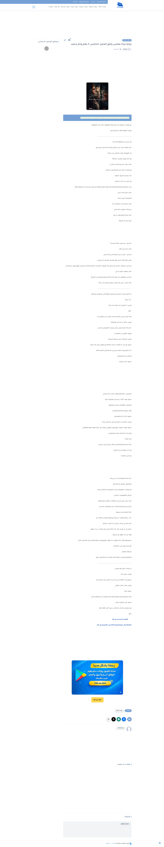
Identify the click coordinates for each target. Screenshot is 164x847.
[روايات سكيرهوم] (120, 5)
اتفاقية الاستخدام (101, 1)
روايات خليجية (83, 7)
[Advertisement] (82, 26)
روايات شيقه (127, 40)
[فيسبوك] (33, 2)
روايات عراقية (93, 7)
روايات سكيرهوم (110, 843)
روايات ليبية (74, 7)
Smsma (125, 49)
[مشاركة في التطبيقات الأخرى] (108, 719)
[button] (124, 719)
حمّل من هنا (97, 700)
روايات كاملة (102, 7)
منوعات (50, 7)
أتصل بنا (75, 1)
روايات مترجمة (65, 7)
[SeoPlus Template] (130, 843)
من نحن (93, 1)
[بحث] (33, 7)
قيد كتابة (57, 7)
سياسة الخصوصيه (84, 1)
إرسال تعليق (124, 824)
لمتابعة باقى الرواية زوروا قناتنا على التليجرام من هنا (114, 625)
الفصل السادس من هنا (120, 619)
